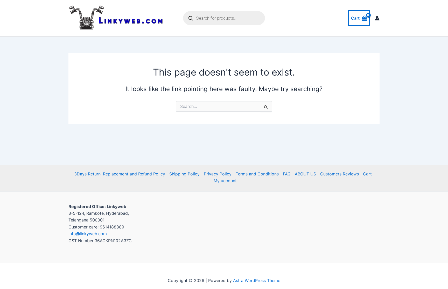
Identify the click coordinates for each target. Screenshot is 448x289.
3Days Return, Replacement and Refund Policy (119, 173)
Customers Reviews (339, 173)
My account (225, 180)
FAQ (287, 173)
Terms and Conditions (257, 173)
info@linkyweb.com (87, 233)
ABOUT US (305, 173)
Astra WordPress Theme (256, 280)
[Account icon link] (377, 18)
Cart (367, 173)
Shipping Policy (184, 173)
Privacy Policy (218, 173)
